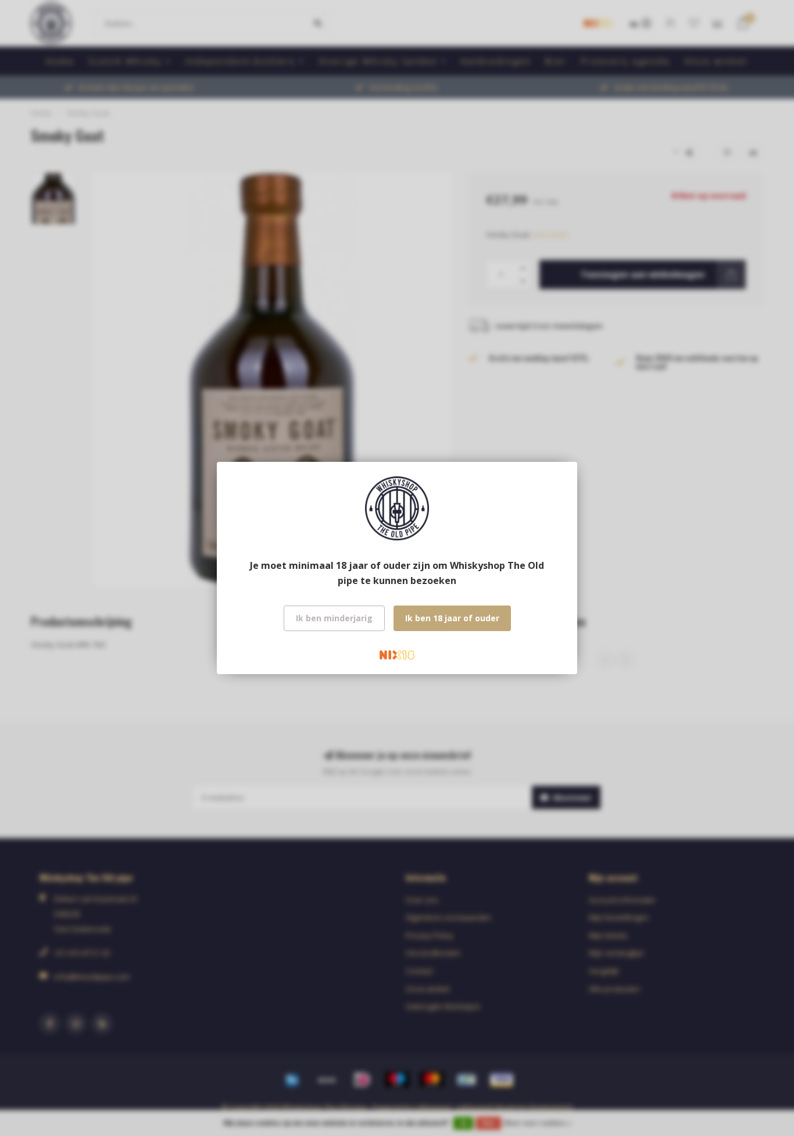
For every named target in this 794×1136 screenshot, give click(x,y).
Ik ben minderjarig (334, 618)
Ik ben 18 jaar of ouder (452, 618)
